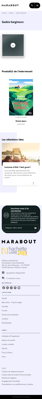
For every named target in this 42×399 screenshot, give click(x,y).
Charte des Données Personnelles (16, 374)
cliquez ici (14, 222)
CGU (4, 368)
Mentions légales (9, 378)
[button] (21, 174)
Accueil (4, 13)
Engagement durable (11, 381)
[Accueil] (11, 5)
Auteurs (11, 13)
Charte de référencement (13, 371)
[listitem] (4, 288)
